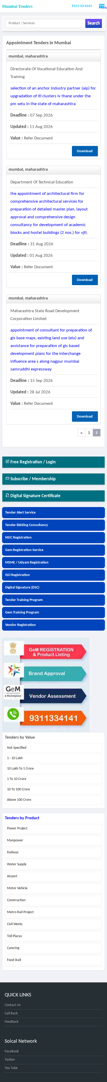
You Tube (11, 1068)
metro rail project (20, 912)
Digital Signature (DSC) (22, 588)
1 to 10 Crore (16, 779)
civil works (14, 924)
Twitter (10, 1060)
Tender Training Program (24, 600)
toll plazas (14, 936)
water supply (16, 864)
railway (12, 852)
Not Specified (16, 748)
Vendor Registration (20, 625)
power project (17, 828)
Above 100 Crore (19, 800)
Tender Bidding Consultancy (26, 525)
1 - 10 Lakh (15, 758)
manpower (15, 840)
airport (12, 876)
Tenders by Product (22, 818)
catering (13, 948)
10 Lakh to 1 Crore (20, 769)
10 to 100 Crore (18, 789)
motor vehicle (17, 888)
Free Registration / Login (32, 462)
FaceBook (12, 1051)
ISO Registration (17, 575)
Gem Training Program (22, 612)
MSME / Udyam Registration (27, 563)
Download (85, 151)
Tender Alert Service (20, 513)
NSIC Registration (18, 538)
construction (16, 900)
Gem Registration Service (24, 550)
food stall (14, 960)
